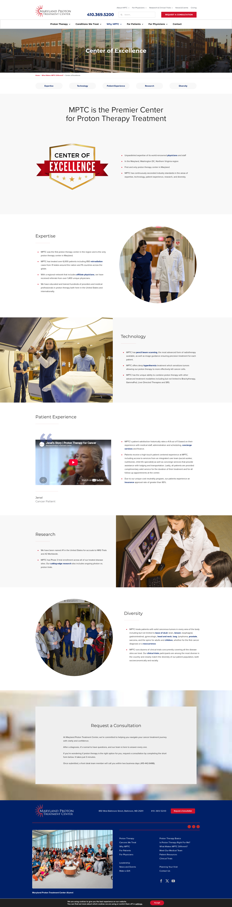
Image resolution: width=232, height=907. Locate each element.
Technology (82, 85)
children (169, 640)
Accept (157, 903)
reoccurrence (149, 643)
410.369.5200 (100, 14)
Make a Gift (124, 870)
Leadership (124, 862)
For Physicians (126, 854)
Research (149, 85)
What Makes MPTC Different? (174, 846)
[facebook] (161, 881)
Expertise (48, 85)
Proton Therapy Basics (170, 838)
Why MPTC (124, 846)
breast (177, 632)
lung (175, 636)
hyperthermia (150, 365)
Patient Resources (168, 854)
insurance (129, 482)
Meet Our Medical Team (171, 850)
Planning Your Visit (169, 866)
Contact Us (165, 870)
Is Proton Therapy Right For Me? (175, 842)
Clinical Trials (166, 858)
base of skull (161, 632)
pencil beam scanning (146, 352)
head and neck (164, 636)
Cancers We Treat (127, 842)
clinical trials (153, 653)
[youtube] (173, 881)
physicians (172, 155)
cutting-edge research (60, 563)
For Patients (125, 850)
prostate (193, 636)
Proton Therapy (126, 838)
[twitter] (167, 881)
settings (138, 904)
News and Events (127, 866)
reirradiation (97, 261)
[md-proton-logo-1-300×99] (53, 6)
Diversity (183, 85)
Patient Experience (116, 85)
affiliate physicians (85, 274)
